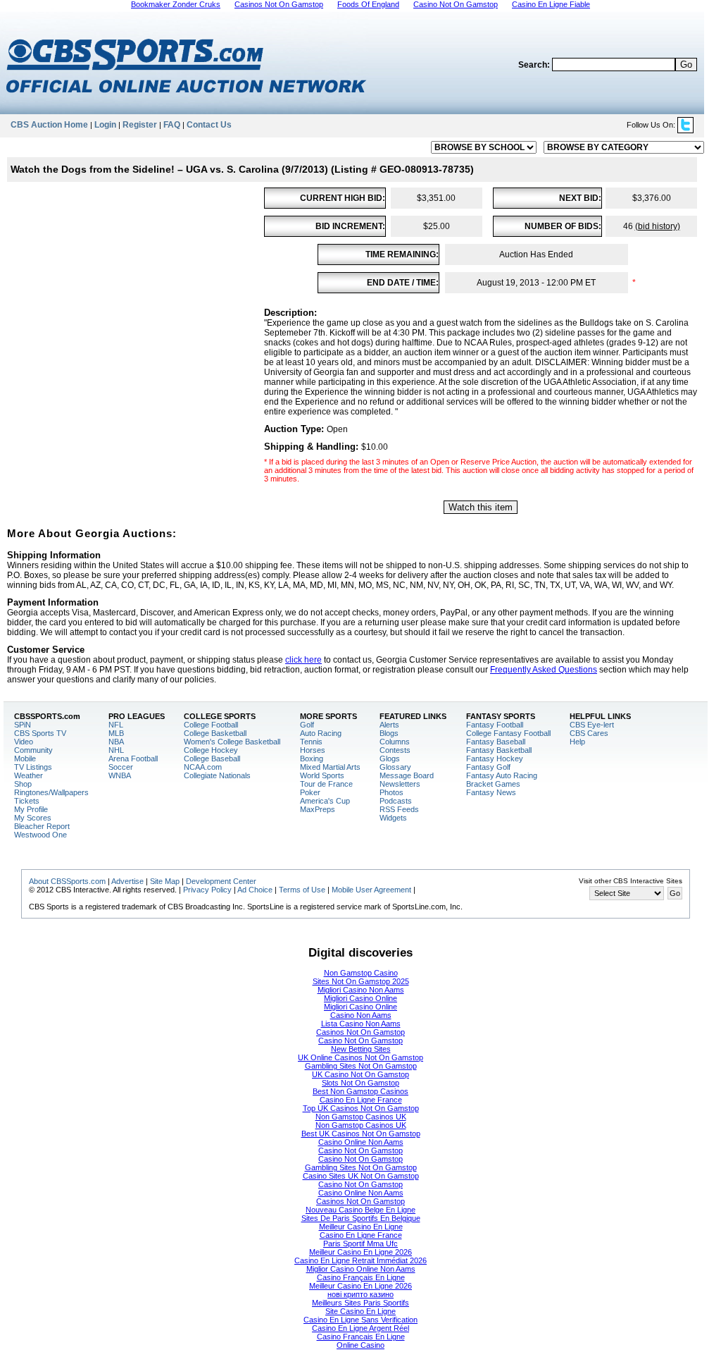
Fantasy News (491, 792)
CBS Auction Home (49, 125)
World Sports (322, 775)
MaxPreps (317, 809)
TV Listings (33, 767)
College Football (211, 724)
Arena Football (133, 758)
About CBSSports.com (67, 881)
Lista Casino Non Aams (361, 1023)
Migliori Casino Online (360, 998)
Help (577, 741)
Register (140, 125)
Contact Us (209, 125)
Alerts (389, 724)
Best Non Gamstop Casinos (360, 1091)
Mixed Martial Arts (330, 767)
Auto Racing (320, 733)
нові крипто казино (360, 1294)
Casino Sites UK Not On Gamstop (361, 1176)
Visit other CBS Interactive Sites (630, 881)
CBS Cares (589, 733)
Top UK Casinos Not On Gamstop (361, 1108)
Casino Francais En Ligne (361, 1336)
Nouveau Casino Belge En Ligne (360, 1209)
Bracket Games (493, 784)
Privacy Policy (207, 889)
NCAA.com (203, 767)
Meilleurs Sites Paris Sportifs (360, 1302)
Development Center (221, 881)
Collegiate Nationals (217, 775)
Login (105, 125)
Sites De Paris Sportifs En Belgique (360, 1218)
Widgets (393, 817)
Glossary (395, 767)
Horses (312, 750)
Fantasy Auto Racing (501, 775)
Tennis (311, 741)
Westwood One (40, 834)
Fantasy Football (494, 724)
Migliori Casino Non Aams (361, 989)
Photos (391, 792)
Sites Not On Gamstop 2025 (361, 981)
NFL (115, 724)
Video (23, 741)
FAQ (171, 125)
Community (33, 750)
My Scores (32, 817)
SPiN (22, 724)
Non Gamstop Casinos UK (360, 1116)
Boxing (311, 758)
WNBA (119, 775)
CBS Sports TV (40, 733)
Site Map (165, 881)
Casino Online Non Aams (360, 1142)
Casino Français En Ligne (361, 1277)
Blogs (389, 733)
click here (303, 660)
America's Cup (325, 801)
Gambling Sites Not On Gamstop (361, 1066)
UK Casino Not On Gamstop (360, 1074)
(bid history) (657, 226)
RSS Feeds (399, 809)
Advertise (127, 881)
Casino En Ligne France (361, 1099)
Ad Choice (254, 889)
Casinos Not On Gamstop (360, 1032)
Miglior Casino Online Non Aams (360, 1269)
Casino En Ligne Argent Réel (360, 1328)
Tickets (26, 801)
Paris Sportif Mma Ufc (360, 1243)
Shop (23, 784)
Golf (307, 724)
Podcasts (396, 801)
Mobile (25, 758)
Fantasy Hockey (494, 758)
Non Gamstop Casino (361, 973)
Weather (28, 775)
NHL (116, 750)
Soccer (120, 767)
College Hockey (211, 750)
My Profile (31, 809)
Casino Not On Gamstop (360, 1040)
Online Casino (360, 1345)
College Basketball (215, 733)
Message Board (407, 775)
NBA (116, 741)
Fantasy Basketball (499, 750)
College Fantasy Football (508, 733)
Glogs (390, 758)
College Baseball (212, 758)
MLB (116, 733)
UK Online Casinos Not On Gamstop (360, 1057)
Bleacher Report (42, 826)
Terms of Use (302, 889)
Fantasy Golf (488, 767)
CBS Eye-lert (592, 724)
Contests (395, 750)
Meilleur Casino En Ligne (361, 1226)
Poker (310, 792)
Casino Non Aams (360, 1015)
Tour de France (326, 784)
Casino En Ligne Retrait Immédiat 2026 (360, 1260)
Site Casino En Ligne (360, 1311)
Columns (395, 741)
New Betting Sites (361, 1049)
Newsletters (400, 784)
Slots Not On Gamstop (360, 1083)
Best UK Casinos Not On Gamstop (360, 1133)
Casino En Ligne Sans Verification (360, 1319)
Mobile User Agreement (371, 889)
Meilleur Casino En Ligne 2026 (360, 1252)
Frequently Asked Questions (543, 670)
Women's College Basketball (232, 741)
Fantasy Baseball (495, 741)
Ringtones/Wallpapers (51, 792)
